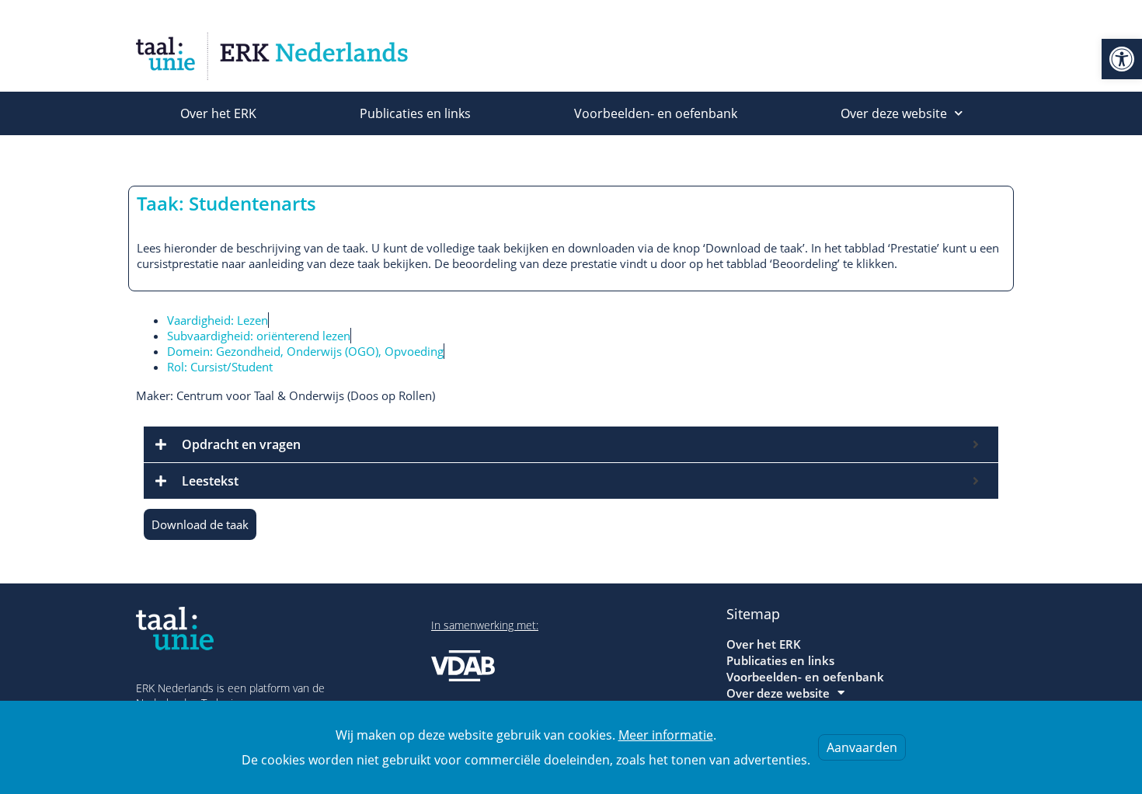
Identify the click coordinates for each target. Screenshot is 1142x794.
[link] (1122, 59)
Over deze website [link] (894, 113)
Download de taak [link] (200, 524)
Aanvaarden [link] (862, 747)
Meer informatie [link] (665, 735)
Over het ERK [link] (218, 113)
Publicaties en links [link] (415, 113)
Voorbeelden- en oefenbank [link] (655, 113)
